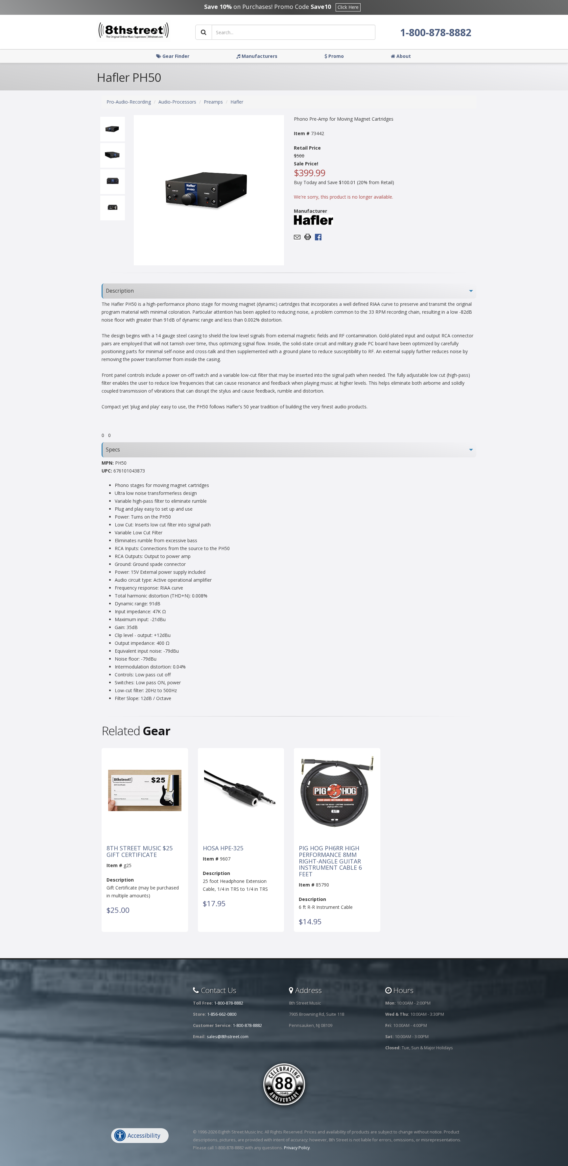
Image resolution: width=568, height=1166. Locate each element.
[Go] (203, 32)
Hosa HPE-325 (223, 848)
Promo (335, 56)
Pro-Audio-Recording (128, 102)
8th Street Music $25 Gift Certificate (139, 851)
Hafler (236, 102)
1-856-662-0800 (221, 1014)
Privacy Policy (297, 1148)
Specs (113, 449)
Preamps (213, 102)
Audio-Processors (177, 102)
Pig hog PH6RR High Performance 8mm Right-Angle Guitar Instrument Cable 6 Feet (330, 861)
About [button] (403, 56)
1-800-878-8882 (435, 32)
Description (120, 290)
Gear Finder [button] (175, 56)
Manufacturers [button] (258, 56)
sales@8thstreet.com (227, 1036)
